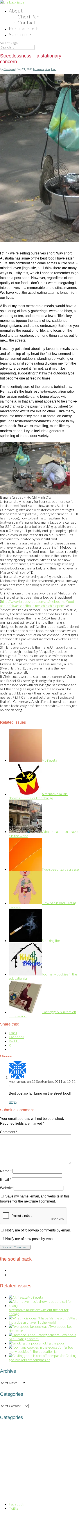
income (29, 1464)
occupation (10, 1476)
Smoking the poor (55, 940)
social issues (36, 1489)
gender (32, 1457)
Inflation (65, 1464)
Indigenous (46, 1464)
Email (5, 1179)
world (38, 1496)
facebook (65, 1451)
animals (5, 1432)
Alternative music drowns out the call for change (38, 796)
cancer (41, 1432)
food (53, 69)
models (33, 1470)
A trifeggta (49, 760)
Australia (23, 1430)
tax (3, 1495)
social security (66, 1489)
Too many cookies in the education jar (41, 1349)
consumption (42, 69)
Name (6, 1171)
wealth (29, 1496)
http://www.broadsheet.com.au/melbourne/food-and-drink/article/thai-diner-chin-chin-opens (37, 603)
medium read (17, 1470)
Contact (27, 22)
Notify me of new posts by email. (30, 1239)
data (34, 1438)
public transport (52, 1483)
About (16, 11)
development (42, 1444)
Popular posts (24, 28)
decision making (51, 1438)
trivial (20, 1496)
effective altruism (32, 1451)
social (15, 1490)
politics (67, 1476)
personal (27, 1477)
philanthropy (46, 1476)
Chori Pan (29, 17)
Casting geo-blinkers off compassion (42, 1357)
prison (4, 1483)
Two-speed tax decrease (60, 869)
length (3, 1470)
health (46, 1457)
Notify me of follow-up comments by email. (38, 1230)
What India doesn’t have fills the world (43, 1320)
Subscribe (20, 34)
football (18, 1458)
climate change (60, 1431)
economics (64, 1444)
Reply (13, 1102)
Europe (51, 1451)
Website (6, 1188)
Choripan (9, 69)
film (76, 1451)
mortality (49, 1470)
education (10, 1451)
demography (15, 1444)
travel (11, 1496)
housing (62, 1457)
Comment (8, 1132)
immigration (10, 1464)
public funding (24, 1482)
